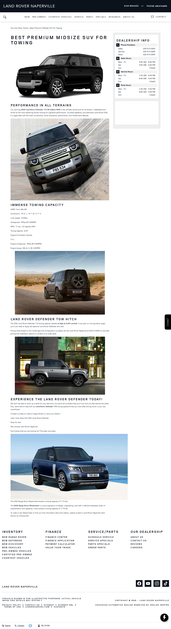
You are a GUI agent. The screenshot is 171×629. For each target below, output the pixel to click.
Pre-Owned (39, 17)
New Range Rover (14, 537)
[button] (4, 17)
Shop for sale (16, 422)
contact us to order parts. (47, 334)
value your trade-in (53, 414)
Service (79, 17)
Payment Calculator (60, 544)
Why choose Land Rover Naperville (24, 426)
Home (25, 28)
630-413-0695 (94, 331)
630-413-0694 (149, 51)
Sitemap (49, 605)
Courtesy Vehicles (60, 17)
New (27, 17)
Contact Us (139, 540)
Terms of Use (12, 607)
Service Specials (100, 540)
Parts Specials (99, 544)
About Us (129, 17)
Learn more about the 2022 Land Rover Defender (30, 418)
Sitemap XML (66, 605)
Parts (89, 17)
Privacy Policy (11, 605)
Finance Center (56, 537)
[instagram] (156, 583)
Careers (137, 547)
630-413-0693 (149, 49)
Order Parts (97, 547)
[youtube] (148, 583)
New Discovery (12, 544)
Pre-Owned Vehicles (16, 551)
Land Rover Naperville (154, 600)
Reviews (136, 544)
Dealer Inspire (159, 605)
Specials (101, 17)
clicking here (24, 516)
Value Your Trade (58, 547)
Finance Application (59, 540)
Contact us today (17, 414)
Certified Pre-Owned (17, 554)
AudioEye (59, 607)
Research (115, 17)
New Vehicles (11, 547)
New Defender (12, 540)
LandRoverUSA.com (37, 607)
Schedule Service (101, 537)
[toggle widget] (164, 618)
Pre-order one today (48, 431)
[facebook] (139, 583)
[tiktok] (165, 583)
